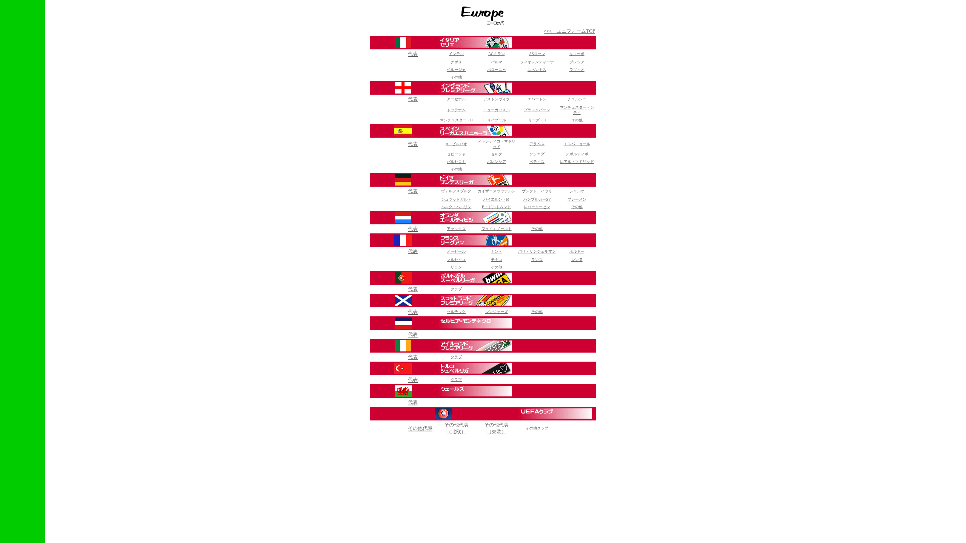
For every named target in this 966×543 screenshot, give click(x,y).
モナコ (496, 260)
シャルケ (577, 191)
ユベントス (537, 69)
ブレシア (577, 62)
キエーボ (577, 54)
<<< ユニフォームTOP (569, 31)
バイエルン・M (496, 199)
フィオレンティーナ (537, 62)
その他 (577, 120)
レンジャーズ (496, 312)
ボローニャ (496, 69)
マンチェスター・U (456, 120)
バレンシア (496, 162)
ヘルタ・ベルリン (456, 207)
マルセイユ (456, 260)
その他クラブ (537, 428)
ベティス (537, 162)
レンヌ (577, 260)
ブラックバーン (537, 110)
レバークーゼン (537, 207)
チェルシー (577, 99)
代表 (413, 251)
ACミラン (496, 54)
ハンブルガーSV (537, 199)
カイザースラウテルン (496, 191)
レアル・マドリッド (577, 162)
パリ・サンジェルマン (537, 251)
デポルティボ (577, 154)
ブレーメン (577, 199)
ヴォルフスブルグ (456, 191)
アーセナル (456, 99)
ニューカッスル (496, 110)
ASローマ (537, 54)
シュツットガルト (456, 199)
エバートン (537, 99)
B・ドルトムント (496, 207)
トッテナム (456, 110)
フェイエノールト (496, 229)
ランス (537, 260)
